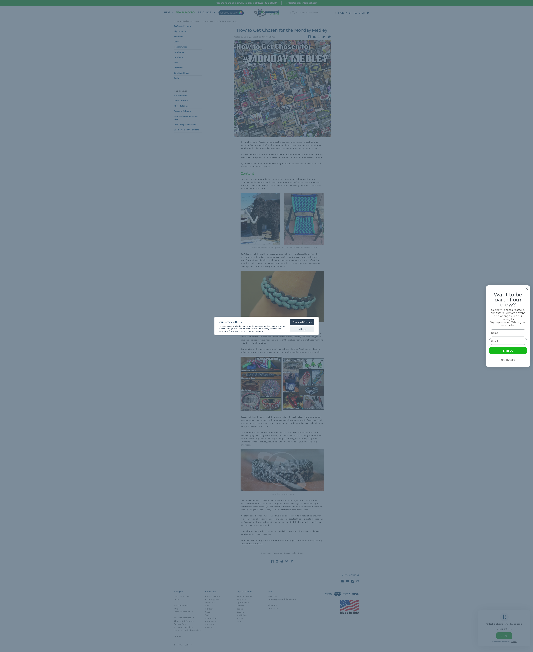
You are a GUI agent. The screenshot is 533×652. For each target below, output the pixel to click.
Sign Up (508, 350)
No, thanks (508, 359)
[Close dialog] (526, 288)
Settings (302, 329)
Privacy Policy (258, 331)
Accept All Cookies (302, 322)
